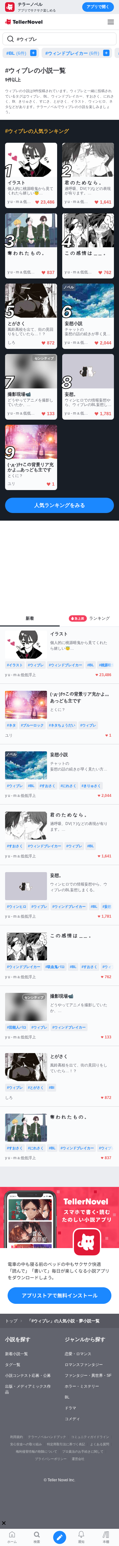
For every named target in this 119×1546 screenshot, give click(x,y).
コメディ (72, 1419)
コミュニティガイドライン (90, 1437)
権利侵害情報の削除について (36, 1451)
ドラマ (70, 1408)
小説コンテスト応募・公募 (28, 1375)
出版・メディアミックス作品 (28, 1389)
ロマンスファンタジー (84, 1364)
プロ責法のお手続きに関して (82, 1451)
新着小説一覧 (16, 1354)
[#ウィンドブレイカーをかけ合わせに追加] (107, 53)
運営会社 (78, 1459)
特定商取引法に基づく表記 (66, 1444)
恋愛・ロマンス (78, 1354)
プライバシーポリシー (51, 1459)
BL (67, 1397)
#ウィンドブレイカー (72, 53)
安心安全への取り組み (26, 1444)
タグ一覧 (12, 1364)
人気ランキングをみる (59, 505)
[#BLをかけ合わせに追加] (34, 53)
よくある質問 (99, 1444)
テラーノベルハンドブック (47, 1437)
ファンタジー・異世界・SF (88, 1375)
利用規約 (16, 1437)
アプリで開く (98, 6)
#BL (16, 53)
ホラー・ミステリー (82, 1386)
